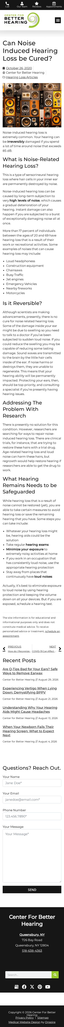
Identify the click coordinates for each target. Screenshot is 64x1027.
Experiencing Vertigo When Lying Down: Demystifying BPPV (30, 690)
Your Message (13, 827)
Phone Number (14, 810)
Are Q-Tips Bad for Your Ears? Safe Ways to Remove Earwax (30, 671)
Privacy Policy (24, 1017)
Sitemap (43, 1017)
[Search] (55, 974)
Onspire (50, 1022)
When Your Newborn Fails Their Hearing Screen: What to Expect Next (28, 731)
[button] (58, 20)
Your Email (11, 793)
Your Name (11, 777)
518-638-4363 (32, 950)
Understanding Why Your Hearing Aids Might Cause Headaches (30, 710)
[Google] (16, 987)
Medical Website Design (24, 1022)
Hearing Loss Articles (22, 77)
